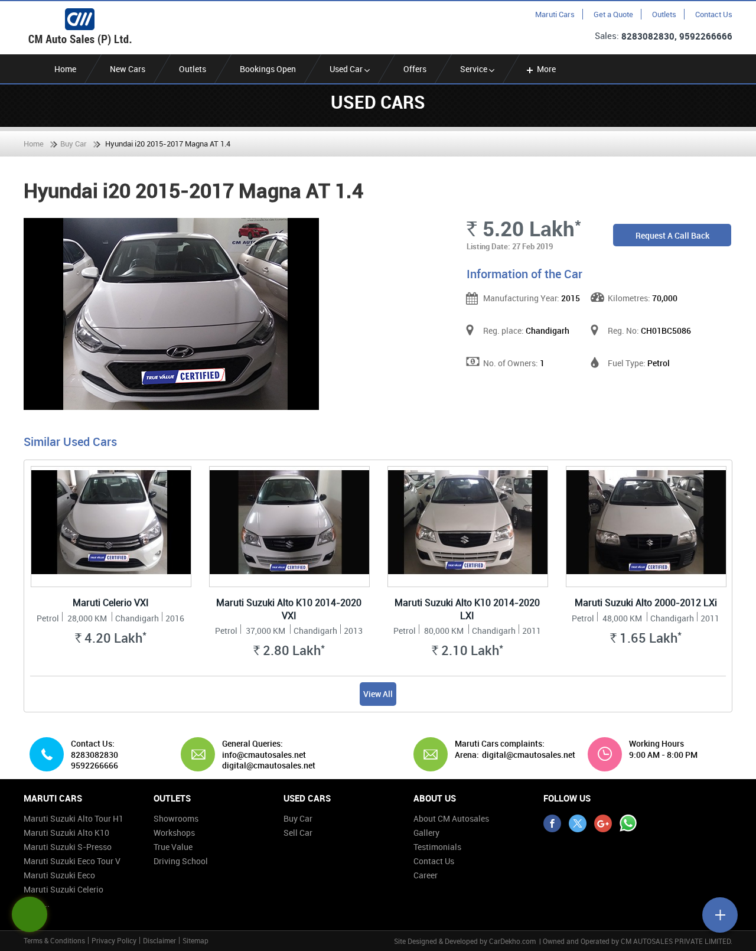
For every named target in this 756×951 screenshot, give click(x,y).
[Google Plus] (603, 823)
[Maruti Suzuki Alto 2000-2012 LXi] (646, 526)
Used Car (347, 68)
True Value (173, 846)
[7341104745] (628, 823)
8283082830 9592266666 (94, 760)
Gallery (426, 832)
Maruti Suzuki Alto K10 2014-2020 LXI (467, 609)
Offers (414, 68)
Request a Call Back (672, 235)
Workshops (174, 832)
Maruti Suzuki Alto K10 (66, 832)
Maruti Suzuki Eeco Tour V (72, 861)
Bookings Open (268, 68)
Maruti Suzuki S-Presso (68, 846)
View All (378, 693)
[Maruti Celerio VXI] (111, 526)
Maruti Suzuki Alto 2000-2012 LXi (646, 602)
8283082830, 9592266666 (676, 36)
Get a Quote (613, 14)
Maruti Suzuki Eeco (59, 875)
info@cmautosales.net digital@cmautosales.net (268, 760)
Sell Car (298, 832)
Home (65, 68)
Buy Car (73, 143)
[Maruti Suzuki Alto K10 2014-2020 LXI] (467, 526)
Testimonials (437, 846)
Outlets (664, 14)
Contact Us (713, 14)
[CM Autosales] (80, 27)
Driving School (181, 861)
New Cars (127, 68)
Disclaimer (159, 940)
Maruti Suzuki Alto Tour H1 (73, 818)
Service (474, 68)
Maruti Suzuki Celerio (63, 889)
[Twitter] (577, 823)
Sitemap (195, 940)
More (546, 68)
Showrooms (176, 818)
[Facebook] (552, 823)
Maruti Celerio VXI (111, 602)
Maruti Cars (555, 14)
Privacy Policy (114, 940)
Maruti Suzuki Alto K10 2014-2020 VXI (288, 609)
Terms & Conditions (54, 940)
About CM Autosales (451, 818)
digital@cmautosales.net (528, 755)
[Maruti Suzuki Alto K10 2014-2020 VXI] (289, 526)
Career (425, 875)
